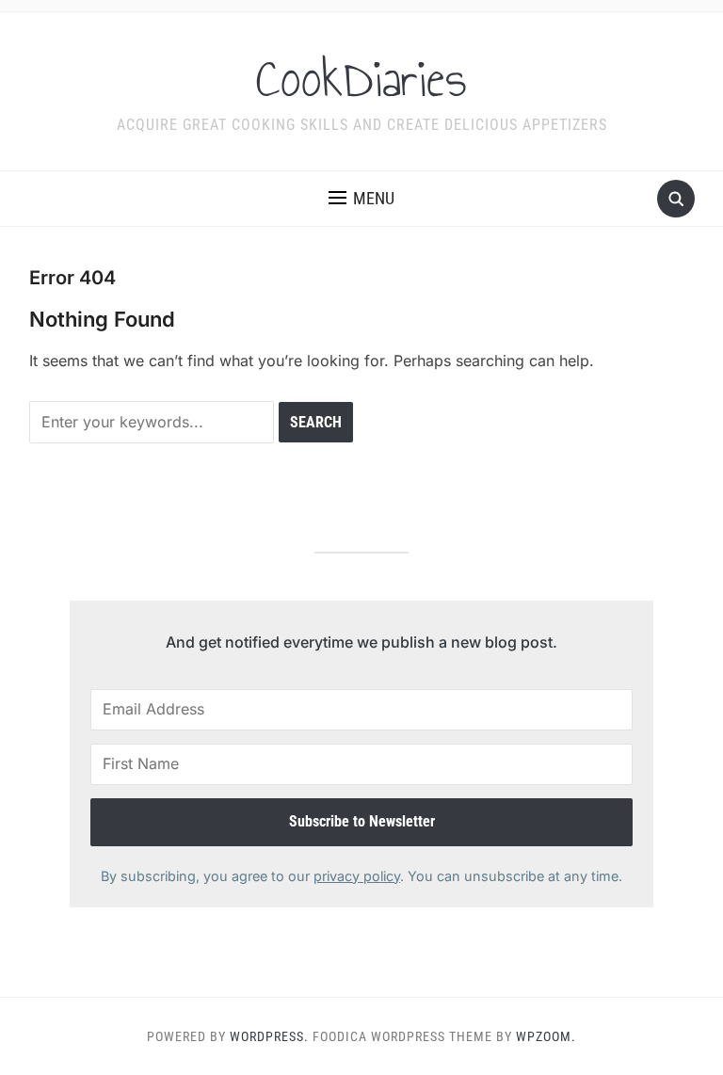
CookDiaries (361, 79)
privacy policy (356, 876)
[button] (361, 198)
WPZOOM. (546, 1036)
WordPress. (269, 1036)
